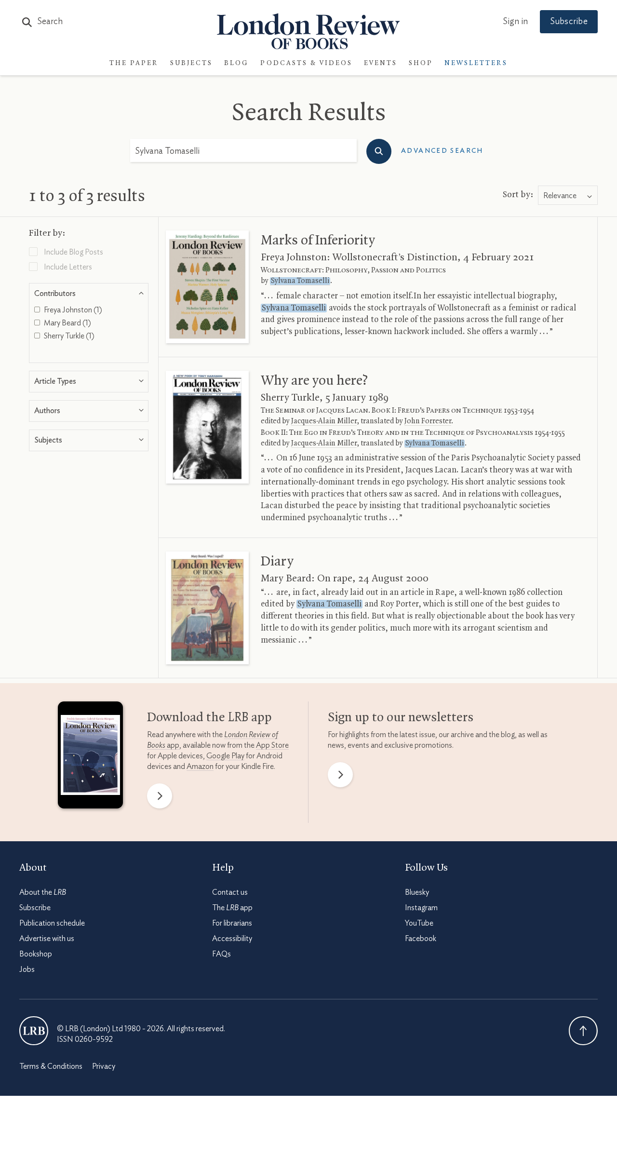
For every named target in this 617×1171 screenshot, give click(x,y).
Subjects (191, 63)
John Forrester (427, 421)
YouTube (419, 923)
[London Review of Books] (33, 1030)
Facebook (420, 938)
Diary (277, 561)
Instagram (421, 908)
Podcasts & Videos (306, 63)
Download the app (209, 718)
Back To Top (583, 1030)
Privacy (103, 1066)
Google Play (225, 756)
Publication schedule (52, 923)
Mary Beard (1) (66, 323)
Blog (236, 63)
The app (232, 908)
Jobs (27, 969)
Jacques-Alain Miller (324, 421)
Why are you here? (314, 381)
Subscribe (569, 21)
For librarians (232, 923)
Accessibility (232, 938)
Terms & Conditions (50, 1066)
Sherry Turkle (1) (68, 336)
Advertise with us (46, 938)
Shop (421, 63)
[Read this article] (207, 286)
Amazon (200, 766)
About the (42, 892)
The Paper (134, 63)
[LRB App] (90, 757)
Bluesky (417, 892)
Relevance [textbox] (560, 196)
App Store (272, 745)
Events (380, 63)
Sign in (515, 21)
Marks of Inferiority (318, 240)
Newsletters (476, 63)
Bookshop (35, 954)
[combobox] (567, 195)
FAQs (221, 954)
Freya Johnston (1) (72, 310)
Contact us (230, 892)
